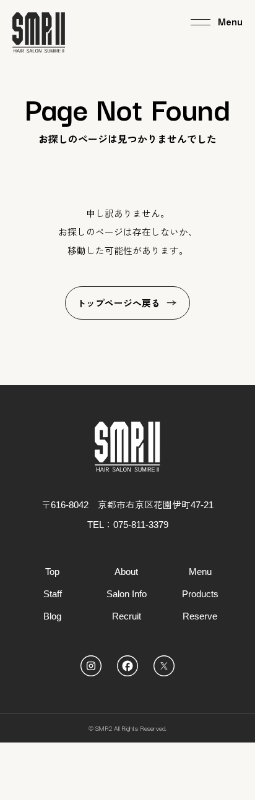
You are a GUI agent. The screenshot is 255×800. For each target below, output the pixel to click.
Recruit (126, 616)
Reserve (200, 616)
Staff (52, 594)
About (126, 572)
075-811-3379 (140, 525)
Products (200, 594)
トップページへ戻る (118, 304)
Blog (52, 616)
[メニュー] (217, 22)
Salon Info (126, 594)
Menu (200, 572)
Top (52, 572)
